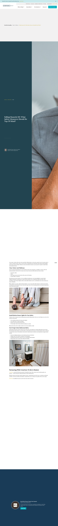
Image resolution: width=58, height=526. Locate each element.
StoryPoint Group (10, 149)
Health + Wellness (15, 25)
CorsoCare (11, 372)
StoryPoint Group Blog (7, 25)
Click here (11, 378)
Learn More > (22, 1)
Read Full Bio (23, 508)
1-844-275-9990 (54, 3)
